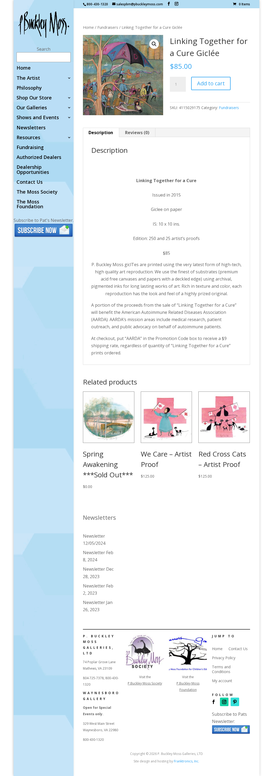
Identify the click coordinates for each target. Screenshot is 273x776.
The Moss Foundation (30, 204)
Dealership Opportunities (33, 170)
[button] (154, 44)
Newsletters (31, 128)
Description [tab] (101, 132)
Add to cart (211, 83)
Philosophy (29, 88)
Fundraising (30, 147)
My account (222, 680)
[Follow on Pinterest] (235, 702)
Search (43, 49)
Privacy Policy (223, 657)
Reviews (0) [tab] (137, 132)
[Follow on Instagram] (224, 702)
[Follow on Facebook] (213, 702)
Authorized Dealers (39, 157)
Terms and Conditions (221, 669)
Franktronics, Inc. (186, 761)
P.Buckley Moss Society (145, 683)
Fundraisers (107, 27)
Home (24, 68)
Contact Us (30, 182)
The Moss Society (37, 192)
